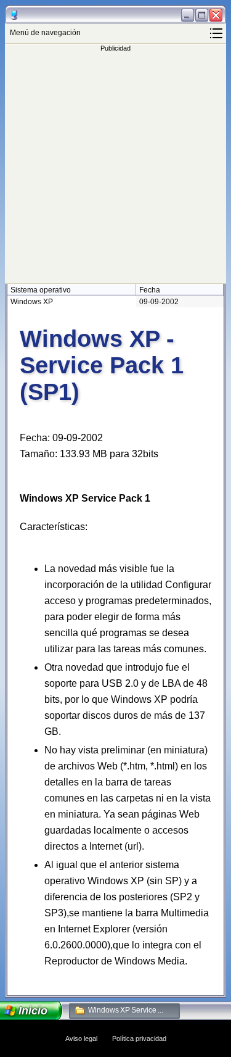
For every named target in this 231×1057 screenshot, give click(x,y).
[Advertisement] (115, 167)
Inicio (33, 1011)
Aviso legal (81, 1038)
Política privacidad (139, 1038)
